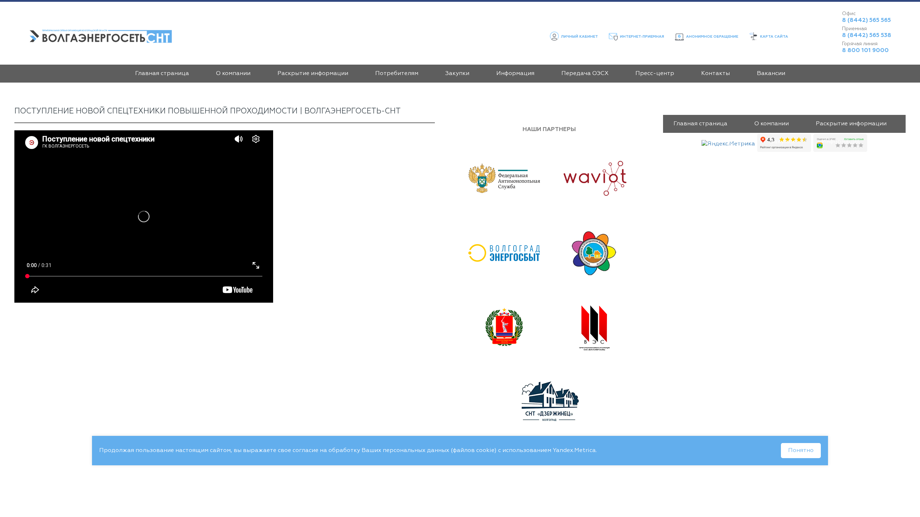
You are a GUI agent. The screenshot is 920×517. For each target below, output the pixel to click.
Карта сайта (773, 36)
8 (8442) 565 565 (866, 20)
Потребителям (396, 73)
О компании (233, 73)
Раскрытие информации (312, 73)
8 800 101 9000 (865, 50)
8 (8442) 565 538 (866, 35)
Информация (515, 73)
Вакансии (771, 73)
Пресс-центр (654, 73)
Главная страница (162, 73)
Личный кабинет (579, 36)
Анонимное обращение (711, 36)
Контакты (715, 73)
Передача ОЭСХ (584, 73)
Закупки (457, 73)
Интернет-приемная (641, 36)
